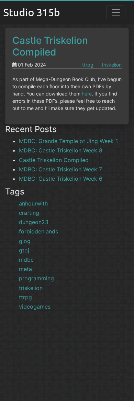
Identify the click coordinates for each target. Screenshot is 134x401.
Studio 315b (31, 12)
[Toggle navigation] (115, 12)
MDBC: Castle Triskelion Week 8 (60, 150)
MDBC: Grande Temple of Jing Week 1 (68, 141)
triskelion (112, 65)
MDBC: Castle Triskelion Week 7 (60, 169)
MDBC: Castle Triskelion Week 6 (60, 178)
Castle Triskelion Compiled (50, 46)
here (87, 94)
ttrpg (87, 65)
